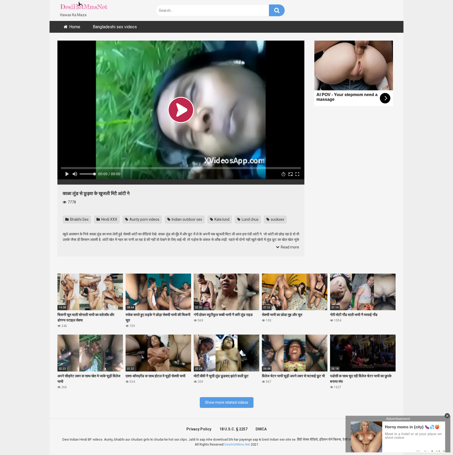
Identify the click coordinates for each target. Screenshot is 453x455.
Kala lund (221, 219)
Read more (289, 247)
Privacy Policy (198, 429)
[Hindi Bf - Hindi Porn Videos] (83, 6)
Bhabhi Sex (79, 219)
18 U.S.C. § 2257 (233, 429)
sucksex (277, 219)
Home (74, 26)
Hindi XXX (108, 219)
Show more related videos (226, 402)
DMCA (261, 429)
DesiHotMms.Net (237, 444)
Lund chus (249, 219)
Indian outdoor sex (186, 219)
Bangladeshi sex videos (115, 26)
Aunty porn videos (144, 219)
